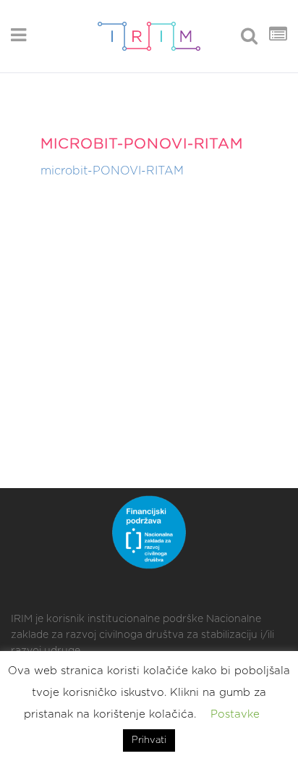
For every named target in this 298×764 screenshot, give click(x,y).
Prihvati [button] (149, 740)
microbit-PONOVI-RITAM (112, 171)
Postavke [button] (235, 714)
